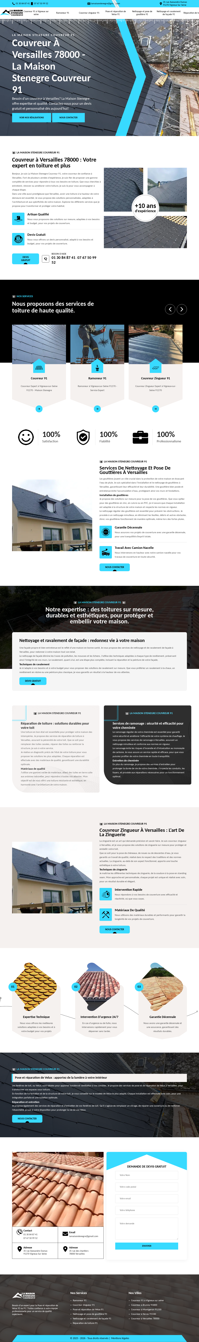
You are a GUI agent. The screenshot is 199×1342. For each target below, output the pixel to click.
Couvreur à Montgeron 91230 (146, 1309)
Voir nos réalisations (31, 118)
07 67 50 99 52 (41, 3)
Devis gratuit (25, 259)
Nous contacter (68, 118)
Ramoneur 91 (62, 13)
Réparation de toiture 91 (85, 1323)
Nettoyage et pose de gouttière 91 (142, 13)
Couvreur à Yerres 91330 (143, 1314)
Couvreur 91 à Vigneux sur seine (36, 13)
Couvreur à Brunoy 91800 (144, 1305)
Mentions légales (120, 1338)
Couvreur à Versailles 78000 (145, 1318)
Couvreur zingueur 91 (89, 13)
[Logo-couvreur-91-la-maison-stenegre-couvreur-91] (11, 16)
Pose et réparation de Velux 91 (115, 13)
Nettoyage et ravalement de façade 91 (168, 13)
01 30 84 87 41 (23, 3)
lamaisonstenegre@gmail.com (105, 3)
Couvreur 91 (39, 378)
